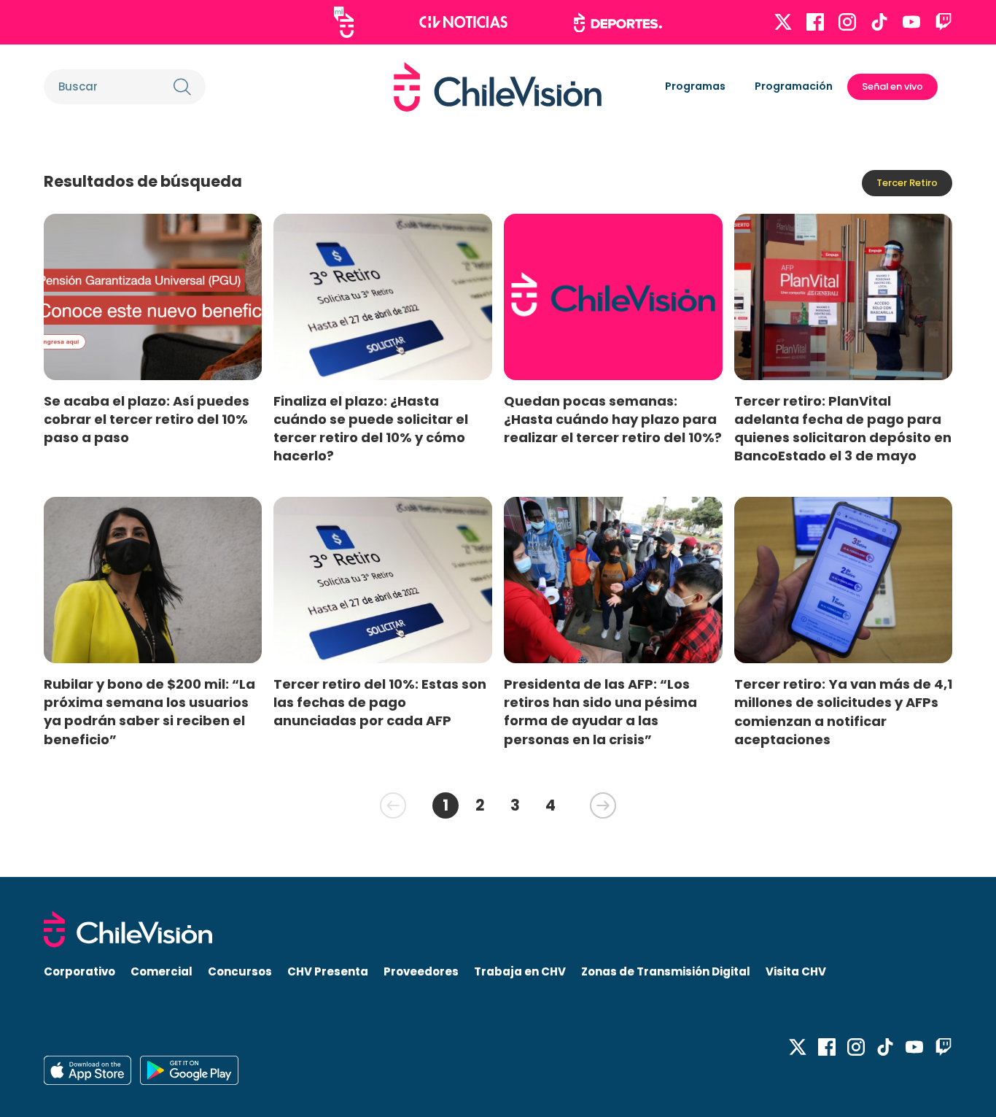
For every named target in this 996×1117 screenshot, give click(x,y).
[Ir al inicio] (497, 87)
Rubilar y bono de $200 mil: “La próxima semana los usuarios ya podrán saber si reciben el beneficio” (149, 711)
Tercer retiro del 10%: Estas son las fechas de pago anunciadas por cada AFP (379, 702)
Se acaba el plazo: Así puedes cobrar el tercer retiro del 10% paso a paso (146, 419)
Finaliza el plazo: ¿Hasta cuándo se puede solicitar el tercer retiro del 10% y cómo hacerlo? (370, 428)
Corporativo (79, 971)
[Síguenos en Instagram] (847, 22)
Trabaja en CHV (520, 971)
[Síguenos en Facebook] (815, 22)
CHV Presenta (327, 971)
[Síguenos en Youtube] (911, 22)
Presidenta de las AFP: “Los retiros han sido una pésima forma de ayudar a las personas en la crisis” (600, 711)
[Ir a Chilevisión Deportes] (618, 22)
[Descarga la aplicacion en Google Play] (87, 1070)
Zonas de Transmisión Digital (665, 971)
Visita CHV (796, 971)
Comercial (161, 971)
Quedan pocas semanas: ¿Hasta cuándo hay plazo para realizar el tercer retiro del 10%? (613, 419)
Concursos (240, 971)
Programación (794, 86)
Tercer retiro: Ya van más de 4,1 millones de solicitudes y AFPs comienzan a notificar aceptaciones (843, 711)
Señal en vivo (892, 86)
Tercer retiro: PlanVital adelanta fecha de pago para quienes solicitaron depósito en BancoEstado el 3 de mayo (843, 428)
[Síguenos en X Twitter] (783, 22)
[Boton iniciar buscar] (182, 87)
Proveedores (421, 971)
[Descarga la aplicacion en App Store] (189, 1070)
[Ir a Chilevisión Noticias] (463, 22)
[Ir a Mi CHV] (344, 22)
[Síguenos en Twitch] (943, 22)
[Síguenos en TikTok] (879, 22)
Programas (695, 86)
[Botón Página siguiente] (603, 805)
